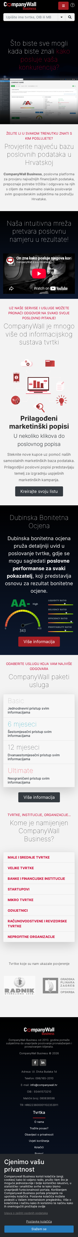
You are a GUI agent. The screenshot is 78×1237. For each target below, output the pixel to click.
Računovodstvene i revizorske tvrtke (37, 923)
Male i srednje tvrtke (29, 857)
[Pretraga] (70, 17)
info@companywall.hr (43, 1085)
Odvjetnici (18, 910)
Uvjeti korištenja (39, 1140)
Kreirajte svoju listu (39, 491)
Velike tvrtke (21, 868)
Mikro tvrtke (20, 900)
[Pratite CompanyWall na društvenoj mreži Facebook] (35, 1062)
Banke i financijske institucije (36, 878)
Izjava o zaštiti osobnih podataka (26, 1213)
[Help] (72, 5)
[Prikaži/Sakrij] (61, 17)
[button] (63, 6)
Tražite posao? (39, 1128)
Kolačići (39, 1147)
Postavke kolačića (39, 1221)
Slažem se (39, 1229)
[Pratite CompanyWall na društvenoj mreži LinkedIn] (43, 1062)
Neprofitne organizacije (31, 937)
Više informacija (39, 641)
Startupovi (18, 889)
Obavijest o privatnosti (39, 1134)
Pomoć (39, 1153)
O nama (39, 1121)
